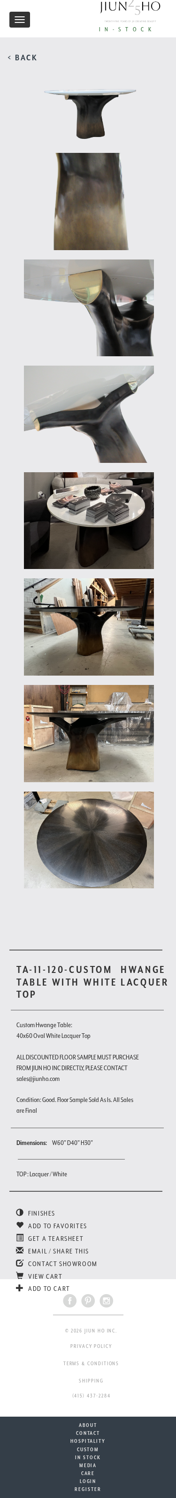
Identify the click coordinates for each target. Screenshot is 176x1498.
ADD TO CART (48, 1288)
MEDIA (88, 1465)
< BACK (23, 57)
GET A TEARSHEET (55, 1238)
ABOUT (88, 1425)
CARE (88, 1473)
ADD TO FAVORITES (57, 1226)
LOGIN (88, 1481)
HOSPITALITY (88, 1441)
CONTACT (88, 1433)
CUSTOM (88, 1449)
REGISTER (88, 1489)
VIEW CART (45, 1276)
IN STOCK (87, 1457)
